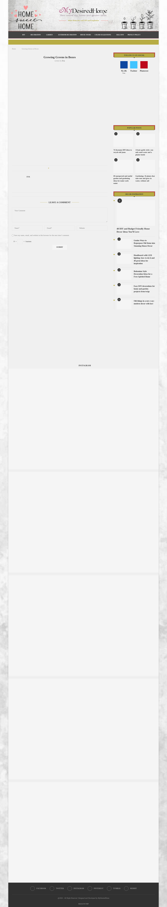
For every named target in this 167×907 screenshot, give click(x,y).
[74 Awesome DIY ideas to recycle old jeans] (123, 140)
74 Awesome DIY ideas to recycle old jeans (122, 151)
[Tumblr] (88, 25)
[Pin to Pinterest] (57, 168)
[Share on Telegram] (64, 168)
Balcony (120, 35)
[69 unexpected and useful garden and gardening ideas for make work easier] (123, 166)
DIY (23, 35)
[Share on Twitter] (55, 168)
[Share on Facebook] (53, 168)
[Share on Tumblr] (60, 168)
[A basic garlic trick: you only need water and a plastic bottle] (145, 140)
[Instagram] (82, 25)
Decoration (36, 35)
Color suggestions (103, 35)
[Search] (143, 34)
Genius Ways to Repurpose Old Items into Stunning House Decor (144, 243)
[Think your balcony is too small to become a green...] (83, 680)
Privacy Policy (134, 35)
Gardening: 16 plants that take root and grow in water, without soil (145, 178)
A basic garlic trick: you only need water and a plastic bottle (144, 152)
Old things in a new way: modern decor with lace (144, 302)
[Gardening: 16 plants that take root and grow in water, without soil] (145, 166)
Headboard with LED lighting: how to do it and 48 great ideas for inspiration (144, 259)
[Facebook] (75, 25)
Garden (49, 35)
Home (14, 49)
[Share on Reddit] (62, 168)
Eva (63, 61)
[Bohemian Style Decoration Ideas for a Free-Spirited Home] (124, 275)
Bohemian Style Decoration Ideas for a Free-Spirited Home (143, 274)
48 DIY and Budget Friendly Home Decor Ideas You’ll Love (133, 230)
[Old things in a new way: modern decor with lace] (124, 304)
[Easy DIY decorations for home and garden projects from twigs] (124, 290)
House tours (85, 35)
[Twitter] (78, 25)
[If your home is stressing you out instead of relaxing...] (83, 783)
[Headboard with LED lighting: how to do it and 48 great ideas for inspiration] (124, 259)
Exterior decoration (67, 35)
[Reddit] (92, 25)
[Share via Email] (69, 168)
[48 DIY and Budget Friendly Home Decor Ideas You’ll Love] (136, 213)
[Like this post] (50, 168)
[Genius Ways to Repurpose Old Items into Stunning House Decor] (124, 244)
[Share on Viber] (67, 168)
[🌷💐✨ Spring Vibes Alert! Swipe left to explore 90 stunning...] (83, 370)
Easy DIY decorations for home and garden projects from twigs (144, 289)
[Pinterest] (85, 25)
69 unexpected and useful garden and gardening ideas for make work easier (122, 179)
